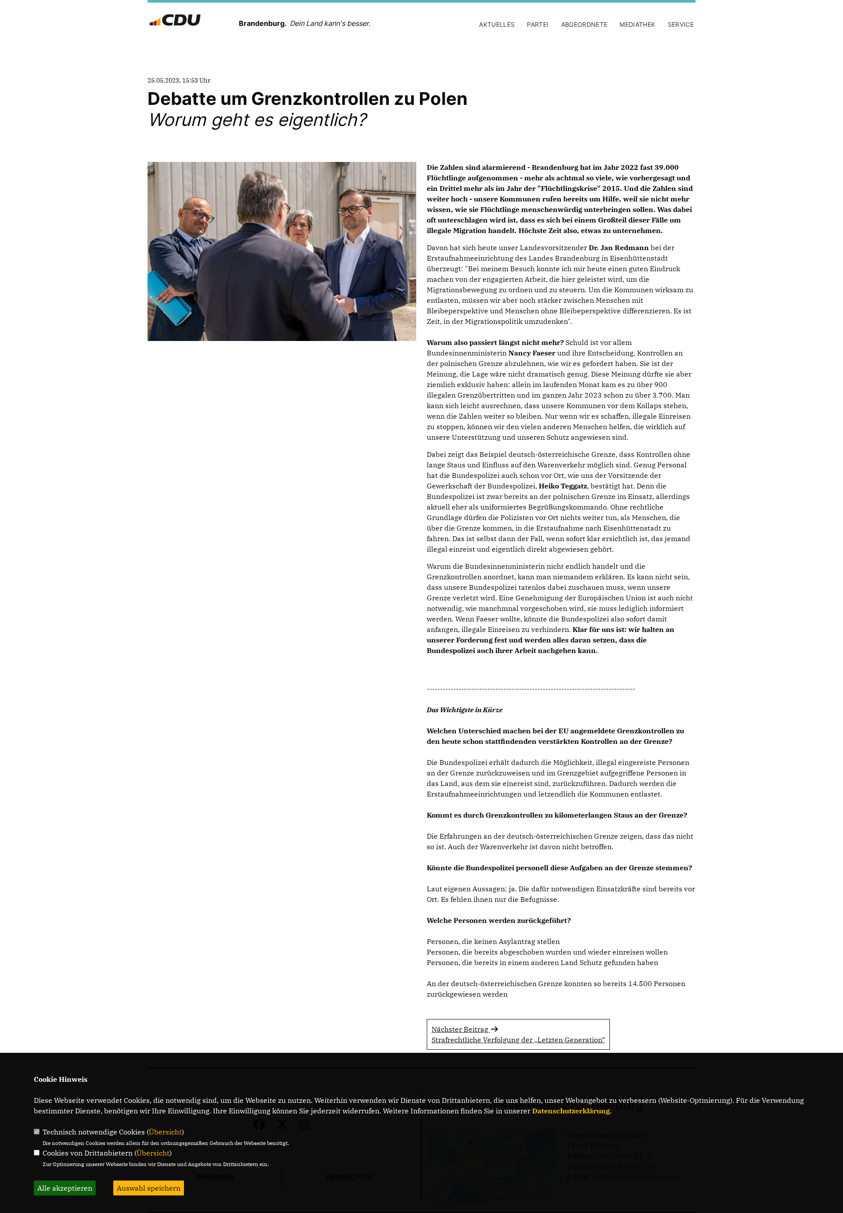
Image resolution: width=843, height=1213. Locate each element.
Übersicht (165, 1131)
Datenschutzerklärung (571, 1110)
